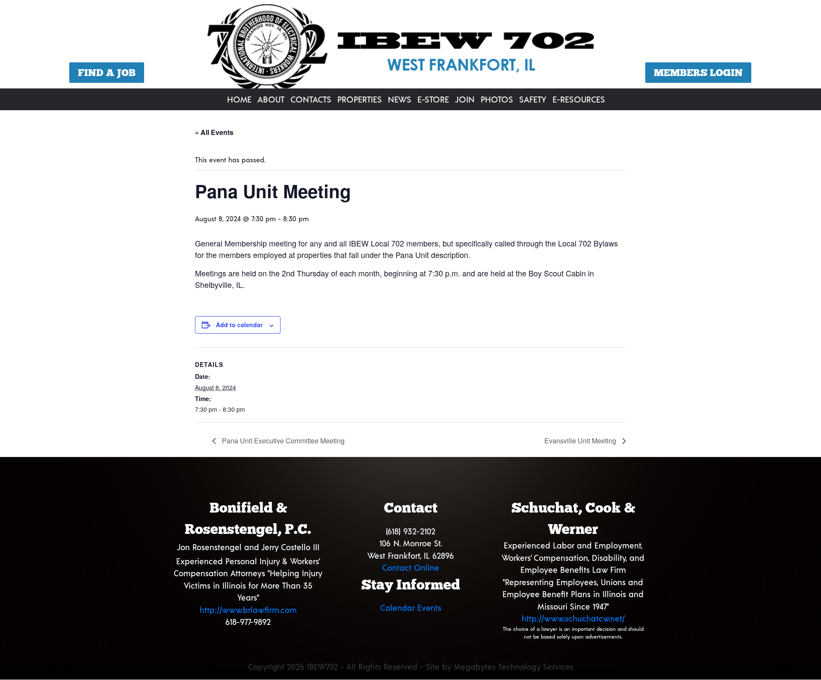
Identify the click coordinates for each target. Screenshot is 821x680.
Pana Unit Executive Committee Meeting (282, 441)
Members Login (698, 73)
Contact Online (410, 567)
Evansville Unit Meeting (581, 441)
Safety (532, 99)
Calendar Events (410, 608)
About (270, 99)
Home (239, 99)
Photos (497, 99)
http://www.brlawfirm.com (248, 610)
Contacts (310, 99)
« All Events (214, 132)
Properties (359, 99)
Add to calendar (239, 324)
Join (465, 99)
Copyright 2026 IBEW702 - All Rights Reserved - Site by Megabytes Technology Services (410, 666)
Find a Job (107, 73)
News (399, 99)
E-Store (433, 99)
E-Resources (578, 99)
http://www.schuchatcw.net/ (573, 618)
